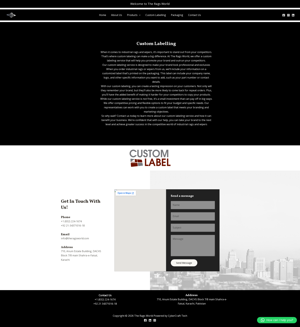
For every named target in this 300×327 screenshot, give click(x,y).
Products (132, 15)
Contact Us (194, 15)
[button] (139, 15)
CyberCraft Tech (177, 315)
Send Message (184, 262)
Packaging (177, 15)
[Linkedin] (293, 15)
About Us (116, 15)
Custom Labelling (155, 15)
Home (102, 15)
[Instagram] (288, 15)
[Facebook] (283, 15)
